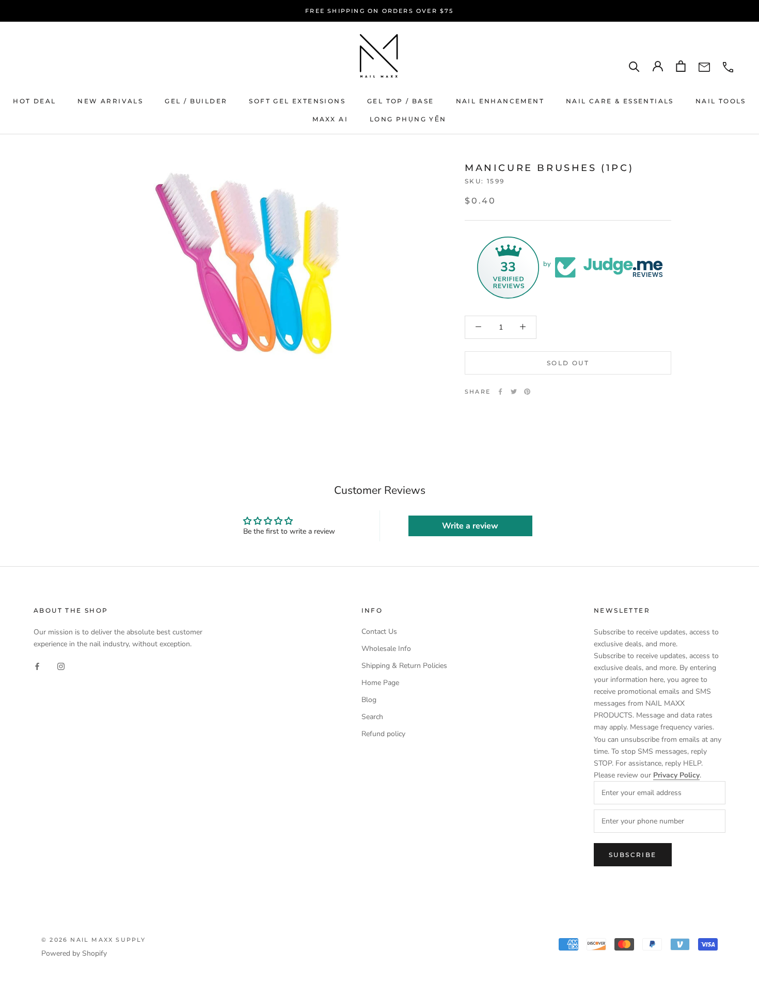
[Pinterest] (527, 391)
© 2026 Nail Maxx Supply (93, 939)
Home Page (380, 683)
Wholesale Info (386, 648)
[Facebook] (500, 391)
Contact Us (379, 631)
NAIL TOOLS (720, 101)
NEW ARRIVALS (110, 101)
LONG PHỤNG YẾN (408, 119)
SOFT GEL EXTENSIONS (297, 101)
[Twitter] (514, 391)
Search (372, 717)
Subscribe (633, 855)
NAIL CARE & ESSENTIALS (620, 101)
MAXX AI (330, 119)
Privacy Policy (676, 775)
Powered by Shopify (74, 953)
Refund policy (383, 734)
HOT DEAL (34, 101)
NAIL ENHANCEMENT (500, 101)
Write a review (470, 526)
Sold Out (568, 362)
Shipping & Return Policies (404, 666)
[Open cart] (681, 66)
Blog (368, 700)
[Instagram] (61, 666)
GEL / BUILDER (196, 101)
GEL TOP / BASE (400, 101)
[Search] (634, 66)
